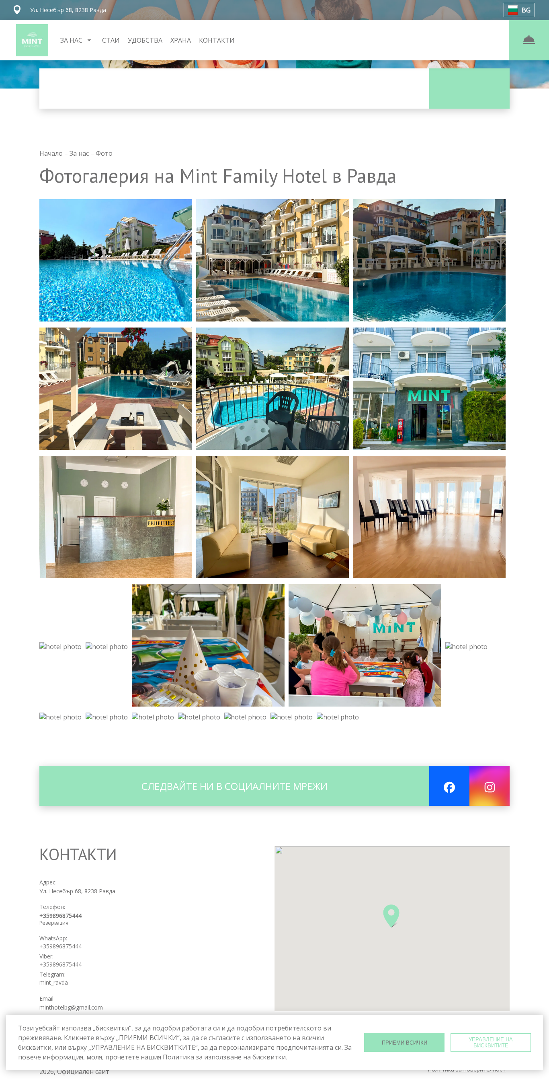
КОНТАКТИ (217, 40)
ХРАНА (180, 40)
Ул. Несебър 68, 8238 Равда (77, 891)
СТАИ (111, 40)
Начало (51, 153)
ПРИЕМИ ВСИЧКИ (404, 1043)
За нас (80, 153)
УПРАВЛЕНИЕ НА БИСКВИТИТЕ (491, 1043)
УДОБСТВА (145, 40)
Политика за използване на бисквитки (224, 1057)
